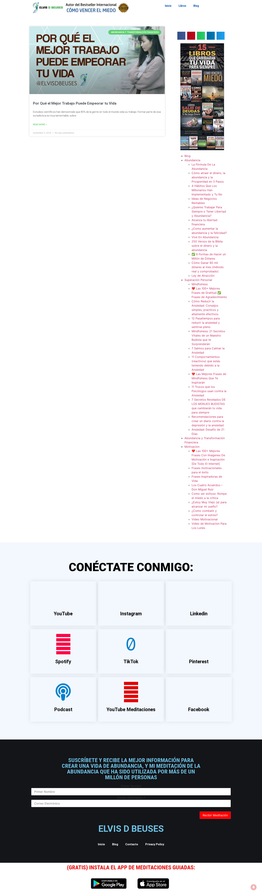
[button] (181, 36)
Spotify (63, 661)
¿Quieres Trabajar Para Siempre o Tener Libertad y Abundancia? (209, 211)
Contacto (131, 844)
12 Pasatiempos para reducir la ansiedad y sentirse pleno (206, 323)
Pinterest (199, 661)
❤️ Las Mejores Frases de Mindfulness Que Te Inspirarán (209, 378)
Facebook (198, 709)
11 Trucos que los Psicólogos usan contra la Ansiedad (209, 391)
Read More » (40, 124)
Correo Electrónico (131, 797)
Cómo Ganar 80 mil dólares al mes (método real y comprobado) (208, 267)
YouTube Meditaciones (131, 709)
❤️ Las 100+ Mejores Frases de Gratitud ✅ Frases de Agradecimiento (209, 293)
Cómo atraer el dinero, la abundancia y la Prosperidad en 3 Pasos (208, 177)
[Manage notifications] (253, 887)
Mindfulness (200, 284)
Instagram (131, 614)
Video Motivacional (205, 519)
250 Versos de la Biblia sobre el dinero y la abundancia (207, 246)
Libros (182, 5)
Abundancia (192, 160)
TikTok (131, 661)
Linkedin (198, 614)
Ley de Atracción (203, 275)
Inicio (168, 5)
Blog (196, 5)
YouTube (63, 614)
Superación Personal (198, 280)
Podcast (63, 709)
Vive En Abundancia (205, 237)
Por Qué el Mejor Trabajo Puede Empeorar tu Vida (74, 103)
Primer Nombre (131, 786)
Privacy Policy (154, 844)
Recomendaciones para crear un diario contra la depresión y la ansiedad (208, 421)
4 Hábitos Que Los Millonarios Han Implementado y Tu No (207, 190)
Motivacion (191, 446)
